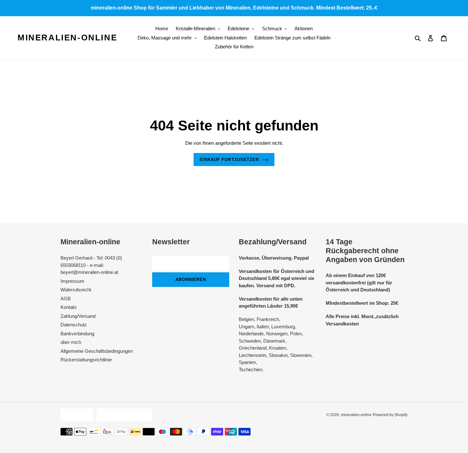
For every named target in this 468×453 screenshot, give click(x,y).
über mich (70, 342)
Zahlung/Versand (78, 316)
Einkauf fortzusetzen (229, 159)
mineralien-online (67, 37)
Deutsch (75, 414)
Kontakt (68, 307)
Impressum (72, 281)
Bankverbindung (77, 333)
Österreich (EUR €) (123, 414)
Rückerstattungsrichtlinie (86, 359)
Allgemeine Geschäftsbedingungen (96, 351)
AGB (65, 298)
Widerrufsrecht (75, 289)
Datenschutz (73, 324)
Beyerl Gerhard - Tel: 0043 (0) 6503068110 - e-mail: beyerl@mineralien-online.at (91, 265)
